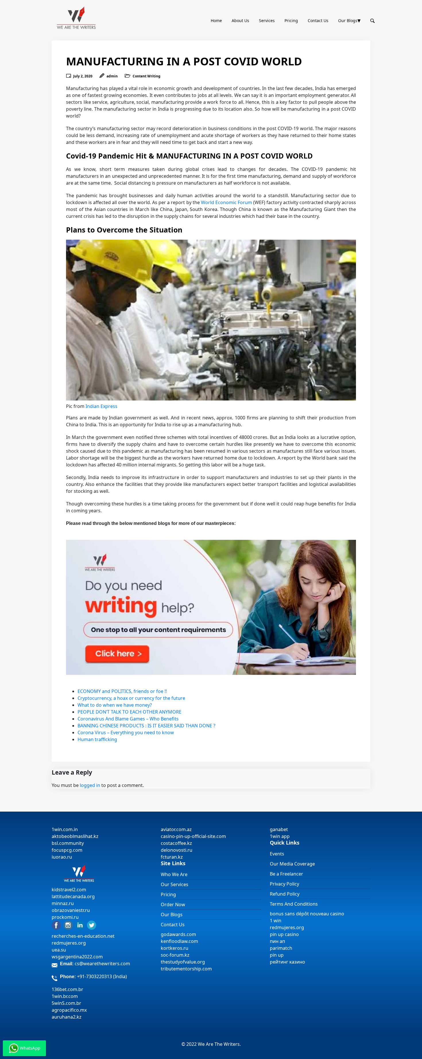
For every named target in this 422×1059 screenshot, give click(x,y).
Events (277, 854)
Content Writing (146, 76)
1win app (280, 836)
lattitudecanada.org (73, 896)
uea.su (59, 950)
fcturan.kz (172, 857)
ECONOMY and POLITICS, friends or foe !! (122, 691)
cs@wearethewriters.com (102, 963)
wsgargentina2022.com (77, 957)
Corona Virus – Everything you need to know (126, 732)
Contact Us (318, 20)
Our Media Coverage (292, 864)
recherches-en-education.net (83, 936)
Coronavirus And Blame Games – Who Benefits (128, 719)
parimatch (281, 948)
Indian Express (101, 406)
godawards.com (178, 934)
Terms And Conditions (294, 904)
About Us (240, 20)
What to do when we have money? (115, 705)
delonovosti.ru (176, 850)
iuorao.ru (62, 857)
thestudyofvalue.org (183, 962)
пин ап (277, 941)
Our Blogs (347, 20)
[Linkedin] (79, 925)
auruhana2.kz (67, 1017)
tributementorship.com (186, 969)
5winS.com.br (66, 1003)
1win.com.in (65, 829)
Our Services (174, 884)
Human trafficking (97, 739)
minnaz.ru (63, 903)
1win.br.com (65, 996)
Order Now (173, 904)
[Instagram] (68, 925)
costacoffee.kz (176, 843)
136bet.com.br (67, 989)
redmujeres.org (69, 943)
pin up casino (284, 934)
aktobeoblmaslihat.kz (75, 836)
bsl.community (68, 843)
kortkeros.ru (174, 948)
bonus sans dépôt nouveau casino (307, 913)
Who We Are (174, 874)
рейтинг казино (287, 962)
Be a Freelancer (286, 874)
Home (216, 20)
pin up (277, 955)
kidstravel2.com (69, 889)
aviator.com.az (176, 829)
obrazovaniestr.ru (71, 910)
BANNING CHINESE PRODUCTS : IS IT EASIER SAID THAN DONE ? (146, 725)
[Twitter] (91, 925)
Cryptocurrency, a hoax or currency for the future (131, 698)
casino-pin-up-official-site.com (193, 836)
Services (267, 20)
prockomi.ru (65, 917)
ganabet (279, 829)
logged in (90, 785)
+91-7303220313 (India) (102, 976)
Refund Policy (284, 894)
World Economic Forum (226, 202)
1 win (275, 920)
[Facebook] (56, 925)
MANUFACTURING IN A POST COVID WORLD (184, 61)
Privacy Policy (284, 884)
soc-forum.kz (175, 955)
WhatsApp (29, 1048)
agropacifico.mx (69, 1010)
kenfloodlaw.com (179, 941)
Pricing (291, 20)
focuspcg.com (67, 850)
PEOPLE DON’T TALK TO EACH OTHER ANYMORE (129, 712)
